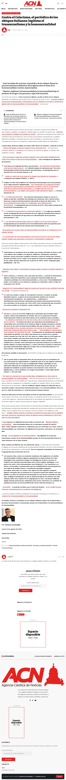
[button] (59, 776)
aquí (26, 288)
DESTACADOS (6, 13)
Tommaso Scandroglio (12, 525)
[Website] (63, 557)
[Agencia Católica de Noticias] (33, 3)
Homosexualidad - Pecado (48, 545)
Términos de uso (40, 776)
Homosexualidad (14, 545)
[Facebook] (30, 700)
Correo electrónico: (33, 582)
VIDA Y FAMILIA (15, 13)
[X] (33, 700)
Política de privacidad (26, 776)
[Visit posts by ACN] (4, 557)
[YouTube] (35, 700)
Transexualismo (7, 548)
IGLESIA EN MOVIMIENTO (43, 656)
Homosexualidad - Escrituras (30, 545)
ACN (9, 30)
